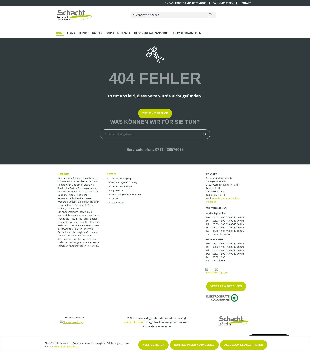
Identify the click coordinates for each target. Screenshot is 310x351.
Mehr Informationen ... (66, 346)
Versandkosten (133, 322)
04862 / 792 (217, 191)
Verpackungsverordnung (123, 182)
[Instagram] (221, 271)
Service (111, 174)
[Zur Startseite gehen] (74, 14)
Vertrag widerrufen (226, 286)
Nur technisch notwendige (194, 344)
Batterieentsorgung (120, 178)
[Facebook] (211, 271)
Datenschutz (117, 202)
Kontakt (245, 3)
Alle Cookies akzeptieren (243, 344)
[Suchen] (210, 15)
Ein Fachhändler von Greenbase (185, 3)
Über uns (63, 174)
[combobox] (168, 15)
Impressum (116, 190)
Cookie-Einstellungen (121, 186)
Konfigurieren (153, 344)
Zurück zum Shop (155, 113)
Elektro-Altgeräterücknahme (125, 194)
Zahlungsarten (223, 3)
